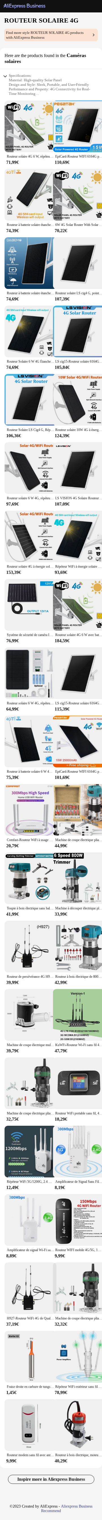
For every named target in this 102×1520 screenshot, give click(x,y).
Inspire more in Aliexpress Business (51, 1479)
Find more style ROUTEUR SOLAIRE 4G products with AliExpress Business (45, 35)
